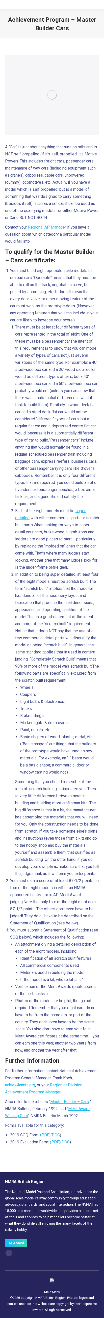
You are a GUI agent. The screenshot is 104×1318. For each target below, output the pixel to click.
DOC (56, 1135)
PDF (45, 1135)
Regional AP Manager (47, 227)
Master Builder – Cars (69, 1101)
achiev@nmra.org (20, 1085)
